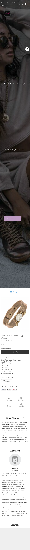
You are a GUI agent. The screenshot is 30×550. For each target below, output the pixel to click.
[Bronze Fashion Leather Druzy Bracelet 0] (15, 314)
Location (14, 3)
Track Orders (21, 400)
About (7, 3)
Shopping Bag (21, 406)
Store (2, 340)
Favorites (9, 406)
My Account (9, 400)
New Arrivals (9, 340)
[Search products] (27, 49)
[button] (6, 381)
